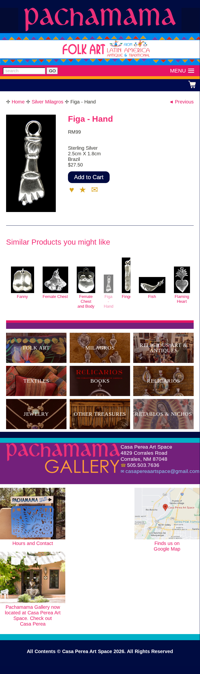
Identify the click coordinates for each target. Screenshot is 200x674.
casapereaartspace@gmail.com (162, 471)
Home (18, 101)
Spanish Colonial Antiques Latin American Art (99, 19)
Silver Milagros (47, 101)
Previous (181, 101)
